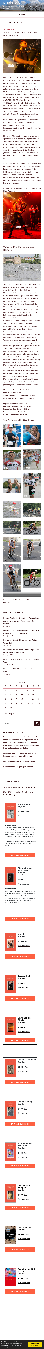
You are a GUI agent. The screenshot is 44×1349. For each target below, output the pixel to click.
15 (5, 699)
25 (22, 703)
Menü (23, 14)
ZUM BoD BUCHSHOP (20, 855)
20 (33, 699)
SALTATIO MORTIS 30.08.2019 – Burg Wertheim (20, 34)
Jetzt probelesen (24, 816)
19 (28, 699)
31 (16, 707)
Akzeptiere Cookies (35, 1344)
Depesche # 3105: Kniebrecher (23, 787)
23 (11, 703)
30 (11, 707)
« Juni (5, 713)
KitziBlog (11, 3)
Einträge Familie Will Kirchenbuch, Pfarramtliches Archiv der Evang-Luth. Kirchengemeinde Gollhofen (21, 621)
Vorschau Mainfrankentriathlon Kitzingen (18, 248)
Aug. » (11, 713)
